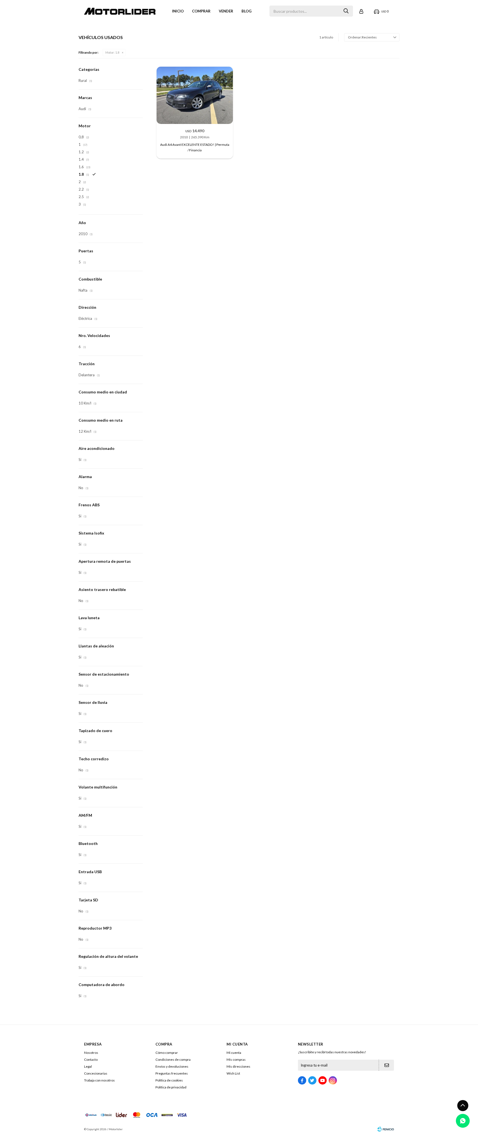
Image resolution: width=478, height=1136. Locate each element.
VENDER (226, 11)
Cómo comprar (166, 1053)
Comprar (201, 11)
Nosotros (91, 1053)
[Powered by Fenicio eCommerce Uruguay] (385, 1129)
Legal (88, 1066)
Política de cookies (169, 1080)
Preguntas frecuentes (171, 1073)
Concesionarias (95, 1073)
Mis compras (236, 1059)
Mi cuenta (234, 1053)
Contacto (91, 1059)
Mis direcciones (238, 1066)
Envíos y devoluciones (171, 1066)
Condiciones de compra (173, 1059)
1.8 (112, 52)
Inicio (178, 11)
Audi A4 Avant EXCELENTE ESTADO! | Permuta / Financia (194, 147)
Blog (246, 11)
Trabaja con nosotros (99, 1080)
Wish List (233, 1073)
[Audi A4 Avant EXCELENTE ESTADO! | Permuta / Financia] (195, 95)
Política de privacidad (170, 1087)
